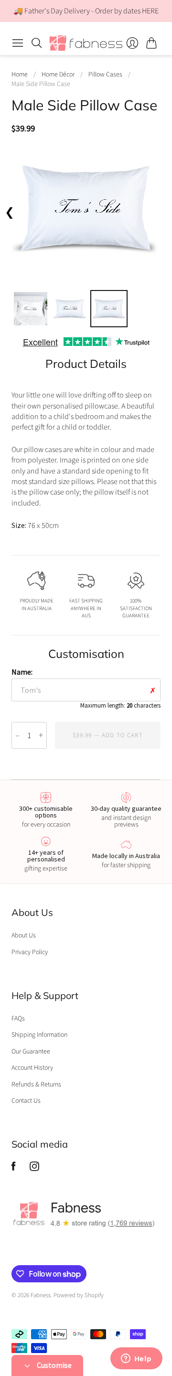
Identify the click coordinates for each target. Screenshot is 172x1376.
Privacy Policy (29, 952)
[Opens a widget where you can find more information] (136, 1359)
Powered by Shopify (79, 1295)
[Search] (37, 43)
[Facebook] (13, 1168)
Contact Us (26, 1101)
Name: (86, 688)
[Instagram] (34, 1168)
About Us (23, 935)
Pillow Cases (105, 74)
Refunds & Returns (36, 1084)
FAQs (18, 1018)
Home (19, 74)
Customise (53, 1365)
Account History (32, 1068)
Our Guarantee (30, 1051)
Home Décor (58, 74)
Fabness (41, 1295)
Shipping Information (39, 1035)
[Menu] (18, 43)
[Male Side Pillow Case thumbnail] (30, 308)
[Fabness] (86, 43)
